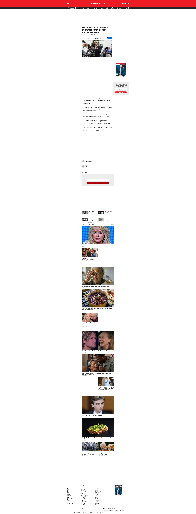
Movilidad (83, 504)
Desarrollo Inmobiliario (85, 495)
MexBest (96, 497)
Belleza (68, 502)
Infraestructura (84, 496)
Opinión (68, 494)
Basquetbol (97, 492)
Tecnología (127, 8)
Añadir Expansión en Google (98, 38)
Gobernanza (83, 503)
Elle (81, 479)
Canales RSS (95, 512)
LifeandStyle (69, 486)
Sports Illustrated (98, 488)
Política (96, 8)
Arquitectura (83, 497)
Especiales (97, 486)
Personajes (97, 501)
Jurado (96, 504)
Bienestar (96, 502)
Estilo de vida (83, 483)
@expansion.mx (99, 508)
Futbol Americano (98, 491)
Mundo (89, 152)
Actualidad (97, 483)
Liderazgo (97, 484)
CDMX (68, 492)
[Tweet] (107, 38)
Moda (68, 501)
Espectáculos (69, 498)
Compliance (79, 512)
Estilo (82, 486)
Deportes (83, 488)
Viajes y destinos (98, 500)
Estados (68, 493)
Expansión (69, 477)
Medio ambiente (84, 501)
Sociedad (69, 495)
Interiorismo (83, 498)
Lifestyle (96, 494)
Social (82, 502)
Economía (105, 8)
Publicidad (74, 512)
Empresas (87, 8)
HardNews (92, 152)
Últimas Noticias (74, 8)
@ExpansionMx (89, 161)
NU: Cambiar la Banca (121, 76)
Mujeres (68, 485)
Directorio (101, 512)
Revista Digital (125, 3)
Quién (68, 497)
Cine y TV (83, 489)
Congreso (69, 491)
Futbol (96, 489)
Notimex (86, 165)
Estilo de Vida (97, 503)
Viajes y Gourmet (70, 503)
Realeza (68, 499)
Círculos (68, 500)
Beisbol (96, 490)
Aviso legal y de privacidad (87, 512)
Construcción (83, 494)
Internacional (116, 8)
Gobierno (69, 489)
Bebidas (96, 499)
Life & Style (83, 485)
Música (82, 490)
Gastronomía (97, 498)
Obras (68, 483)
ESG (68, 484)
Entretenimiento (84, 487)
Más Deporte (97, 493)
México (68, 490)
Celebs (82, 482)
